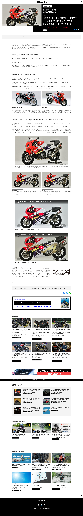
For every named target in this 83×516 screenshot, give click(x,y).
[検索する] (81, 2)
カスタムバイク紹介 (36, 336)
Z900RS (54, 359)
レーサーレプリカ (61, 288)
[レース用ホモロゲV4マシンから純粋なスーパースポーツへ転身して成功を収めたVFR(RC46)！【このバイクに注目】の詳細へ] (46, 401)
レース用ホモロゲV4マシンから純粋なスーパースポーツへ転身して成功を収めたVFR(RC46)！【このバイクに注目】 (60, 400)
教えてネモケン (35, 467)
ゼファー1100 (63, 335)
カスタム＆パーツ (47, 6)
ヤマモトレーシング (56, 27)
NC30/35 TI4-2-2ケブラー (47, 189)
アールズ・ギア (55, 357)
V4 (66, 288)
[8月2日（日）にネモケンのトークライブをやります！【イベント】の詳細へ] (46, 410)
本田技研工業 (64, 27)
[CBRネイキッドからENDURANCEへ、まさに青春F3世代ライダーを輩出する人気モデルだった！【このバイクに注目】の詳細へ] (17, 410)
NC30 (52, 288)
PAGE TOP (78, 495)
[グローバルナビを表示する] (2, 2)
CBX (13, 359)
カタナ (41, 356)
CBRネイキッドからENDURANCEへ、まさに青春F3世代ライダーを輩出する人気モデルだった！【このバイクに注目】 (31, 409)
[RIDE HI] (41, 2)
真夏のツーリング (23, 487)
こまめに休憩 (15, 488)
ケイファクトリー (16, 334)
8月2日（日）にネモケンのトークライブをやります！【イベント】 (60, 408)
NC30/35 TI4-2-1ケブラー (17, 189)
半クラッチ (42, 467)
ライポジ (64, 467)
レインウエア (55, 487)
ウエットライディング (63, 487)
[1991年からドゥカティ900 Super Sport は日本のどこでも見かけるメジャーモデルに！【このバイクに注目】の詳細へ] (17, 392)
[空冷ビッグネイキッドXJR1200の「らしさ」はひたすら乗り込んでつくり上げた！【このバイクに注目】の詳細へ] (46, 392)
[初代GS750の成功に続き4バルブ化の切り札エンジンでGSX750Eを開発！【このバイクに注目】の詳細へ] (17, 401)
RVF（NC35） (45, 107)
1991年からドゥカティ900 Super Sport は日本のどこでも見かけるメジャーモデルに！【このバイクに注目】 (31, 390)
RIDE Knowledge (36, 487)
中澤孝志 (47, 27)
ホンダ (41, 36)
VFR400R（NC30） (16, 107)
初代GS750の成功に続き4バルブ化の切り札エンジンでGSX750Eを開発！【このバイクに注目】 (31, 400)
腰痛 (60, 467)
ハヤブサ (42, 335)
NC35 (56, 288)
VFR (44, 36)
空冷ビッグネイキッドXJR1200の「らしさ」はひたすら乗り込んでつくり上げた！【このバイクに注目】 (60, 390)
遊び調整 (46, 467)
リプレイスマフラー (25, 36)
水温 (41, 487)
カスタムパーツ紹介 (34, 36)
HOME (13, 379)
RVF (49, 288)
